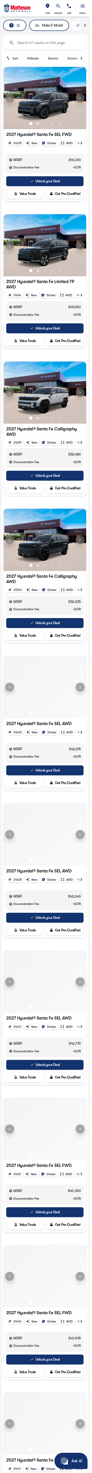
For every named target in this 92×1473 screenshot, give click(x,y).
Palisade (33, 58)
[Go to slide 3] (45, 123)
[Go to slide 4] (52, 123)
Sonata (72, 58)
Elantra (53, 58)
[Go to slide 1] (30, 123)
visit (47, 13)
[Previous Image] (9, 98)
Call (69, 13)
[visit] (47, 6)
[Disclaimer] (11, 160)
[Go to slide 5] (59, 123)
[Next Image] (80, 98)
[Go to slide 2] (38, 123)
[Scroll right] (85, 25)
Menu (82, 13)
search (58, 13)
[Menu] (82, 6)
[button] (47, 8)
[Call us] (69, 6)
